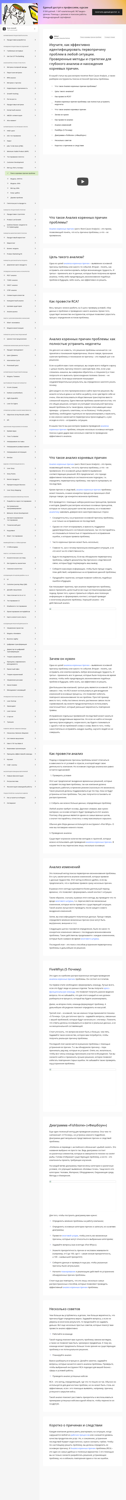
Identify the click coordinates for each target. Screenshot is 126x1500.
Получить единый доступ (106, 12)
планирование (68, 1271)
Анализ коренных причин (61, 228)
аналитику (54, 512)
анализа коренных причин (77, 263)
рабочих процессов (80, 1435)
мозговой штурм (70, 1235)
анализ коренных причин (88, 489)
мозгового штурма (64, 901)
